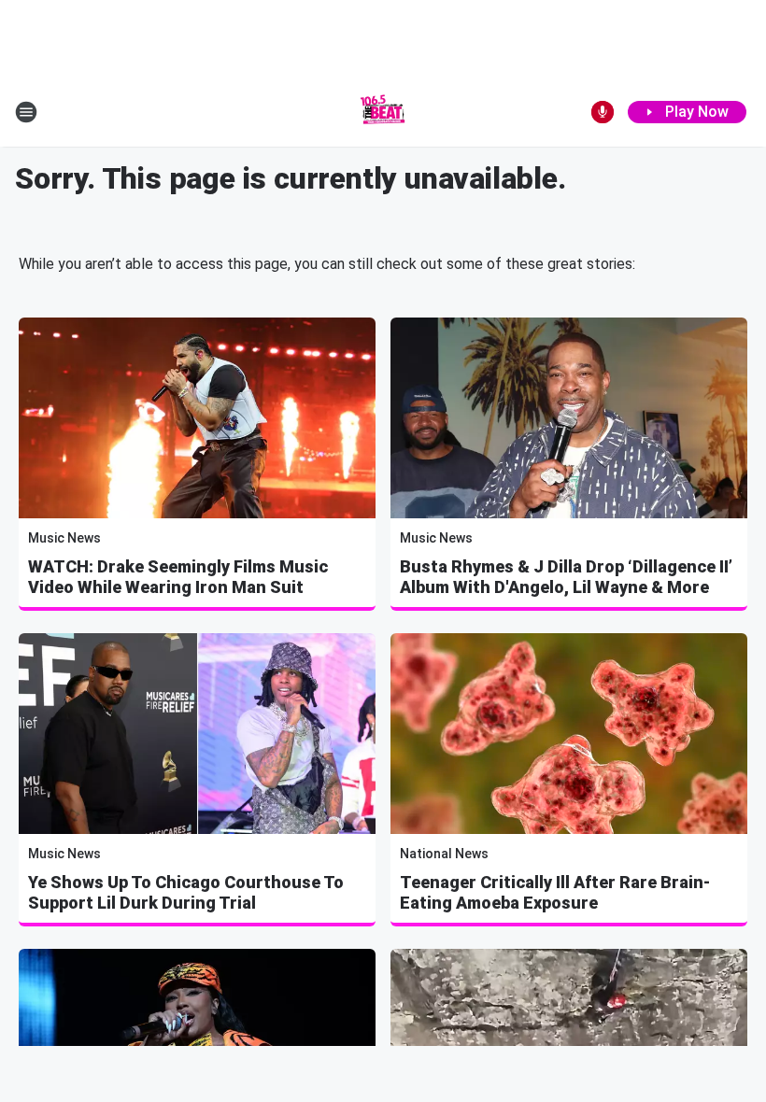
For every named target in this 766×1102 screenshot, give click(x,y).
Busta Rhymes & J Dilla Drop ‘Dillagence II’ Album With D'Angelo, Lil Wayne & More (566, 577)
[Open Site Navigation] (26, 112)
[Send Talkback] (602, 112)
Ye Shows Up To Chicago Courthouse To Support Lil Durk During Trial (186, 892)
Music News (64, 537)
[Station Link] (383, 112)
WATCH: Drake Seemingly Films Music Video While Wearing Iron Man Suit (178, 577)
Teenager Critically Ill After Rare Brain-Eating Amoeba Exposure (555, 892)
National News (444, 853)
